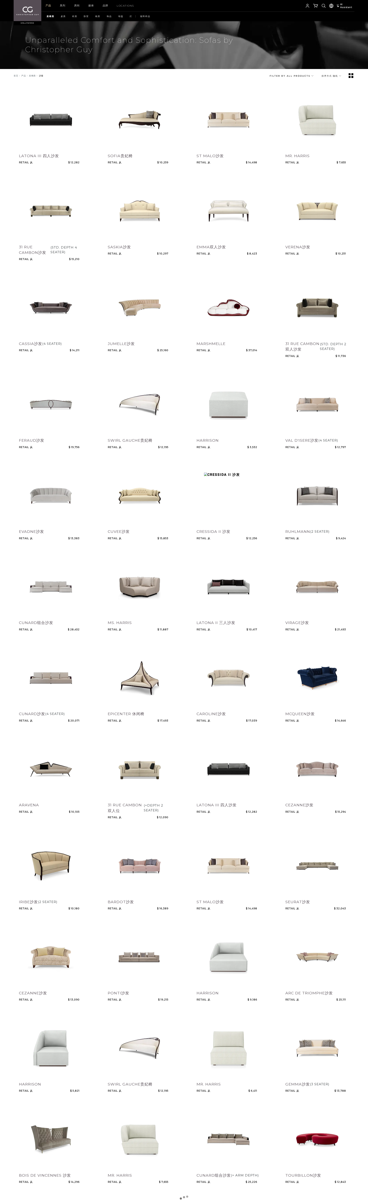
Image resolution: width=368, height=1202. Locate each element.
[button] (301, 6)
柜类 (74, 16)
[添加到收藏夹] (21, 146)
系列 (63, 5)
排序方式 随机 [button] (330, 76)
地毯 (120, 16)
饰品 (109, 16)
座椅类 (50, 16)
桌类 (63, 16)
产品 (48, 5)
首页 (16, 76)
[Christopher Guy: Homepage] (27, 11)
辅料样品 (145, 16)
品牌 (105, 5)
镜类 (97, 16)
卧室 (86, 16)
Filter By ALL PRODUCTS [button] (290, 76)
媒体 (91, 5)
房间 (77, 5)
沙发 (41, 76)
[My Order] (316, 6)
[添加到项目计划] (29, 146)
